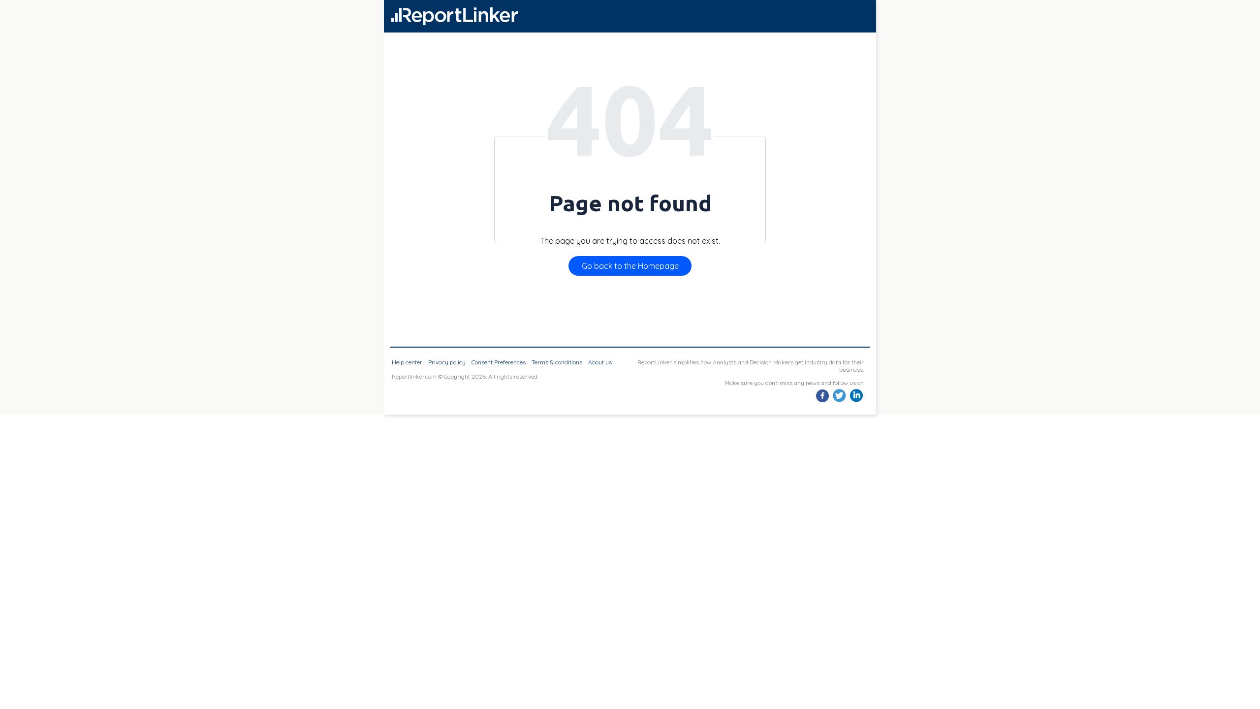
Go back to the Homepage (630, 266)
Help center (407, 362)
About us (600, 362)
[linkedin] (856, 401)
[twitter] (839, 401)
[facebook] (822, 401)
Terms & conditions (557, 362)
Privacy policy (447, 362)
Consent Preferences (499, 362)
